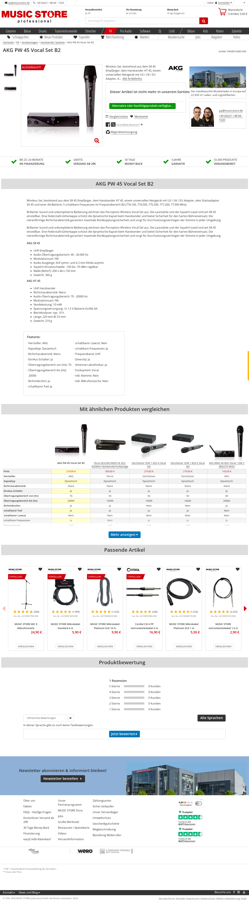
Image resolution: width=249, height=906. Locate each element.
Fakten (27, 806)
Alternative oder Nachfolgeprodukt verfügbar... (142, 106)
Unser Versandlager (105, 812)
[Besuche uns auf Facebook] (234, 892)
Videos (62, 833)
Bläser (191, 30)
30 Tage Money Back (36, 828)
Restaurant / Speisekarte (73, 828)
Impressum (193, 898)
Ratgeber (217, 36)
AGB (244, 898)
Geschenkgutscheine (106, 823)
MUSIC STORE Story (70, 810)
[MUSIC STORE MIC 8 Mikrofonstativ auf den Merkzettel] (40, 569)
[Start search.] (203, 20)
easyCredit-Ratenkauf (37, 839)
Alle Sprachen (211, 717)
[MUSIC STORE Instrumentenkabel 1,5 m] (223, 592)
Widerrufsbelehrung (228, 898)
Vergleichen (26, 646)
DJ (159, 30)
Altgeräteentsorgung (124, 132)
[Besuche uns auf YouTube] (244, 892)
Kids (205, 30)
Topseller (84, 36)
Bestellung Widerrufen (107, 835)
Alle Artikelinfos (132, 79)
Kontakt (8, 892)
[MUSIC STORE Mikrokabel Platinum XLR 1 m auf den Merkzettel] (198, 569)
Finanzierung (31, 833)
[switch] (198, 803)
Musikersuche (176, 36)
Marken (144, 36)
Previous (3, 608)
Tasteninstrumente (66, 30)
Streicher (90, 30)
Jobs (198, 36)
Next (245, 608)
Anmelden (224, 2)
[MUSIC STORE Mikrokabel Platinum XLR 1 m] (184, 592)
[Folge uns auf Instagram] (239, 892)
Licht (172, 30)
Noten (220, 30)
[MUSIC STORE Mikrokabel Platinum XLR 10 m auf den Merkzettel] (119, 569)
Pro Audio (126, 30)
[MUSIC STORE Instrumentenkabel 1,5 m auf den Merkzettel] (238, 569)
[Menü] (201, 801)
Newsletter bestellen (60, 778)
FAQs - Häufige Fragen (37, 812)
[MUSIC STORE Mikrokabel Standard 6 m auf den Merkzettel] (80, 569)
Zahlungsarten (102, 800)
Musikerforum (167, 898)
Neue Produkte (53, 36)
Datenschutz (208, 898)
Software (145, 30)
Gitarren (11, 30)
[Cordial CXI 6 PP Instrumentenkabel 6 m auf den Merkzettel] (159, 569)
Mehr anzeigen (123, 534)
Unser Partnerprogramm (70, 803)
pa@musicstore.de (19, 2)
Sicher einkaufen (103, 806)
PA (110, 30)
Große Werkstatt (68, 822)
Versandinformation (71, 839)
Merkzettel (141, 116)
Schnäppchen (20, 36)
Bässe (27, 30)
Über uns (29, 800)
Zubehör (237, 30)
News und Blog (28, 892)
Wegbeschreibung (104, 829)
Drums (43, 30)
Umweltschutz (102, 818)
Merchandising (115, 36)
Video (236, 36)
